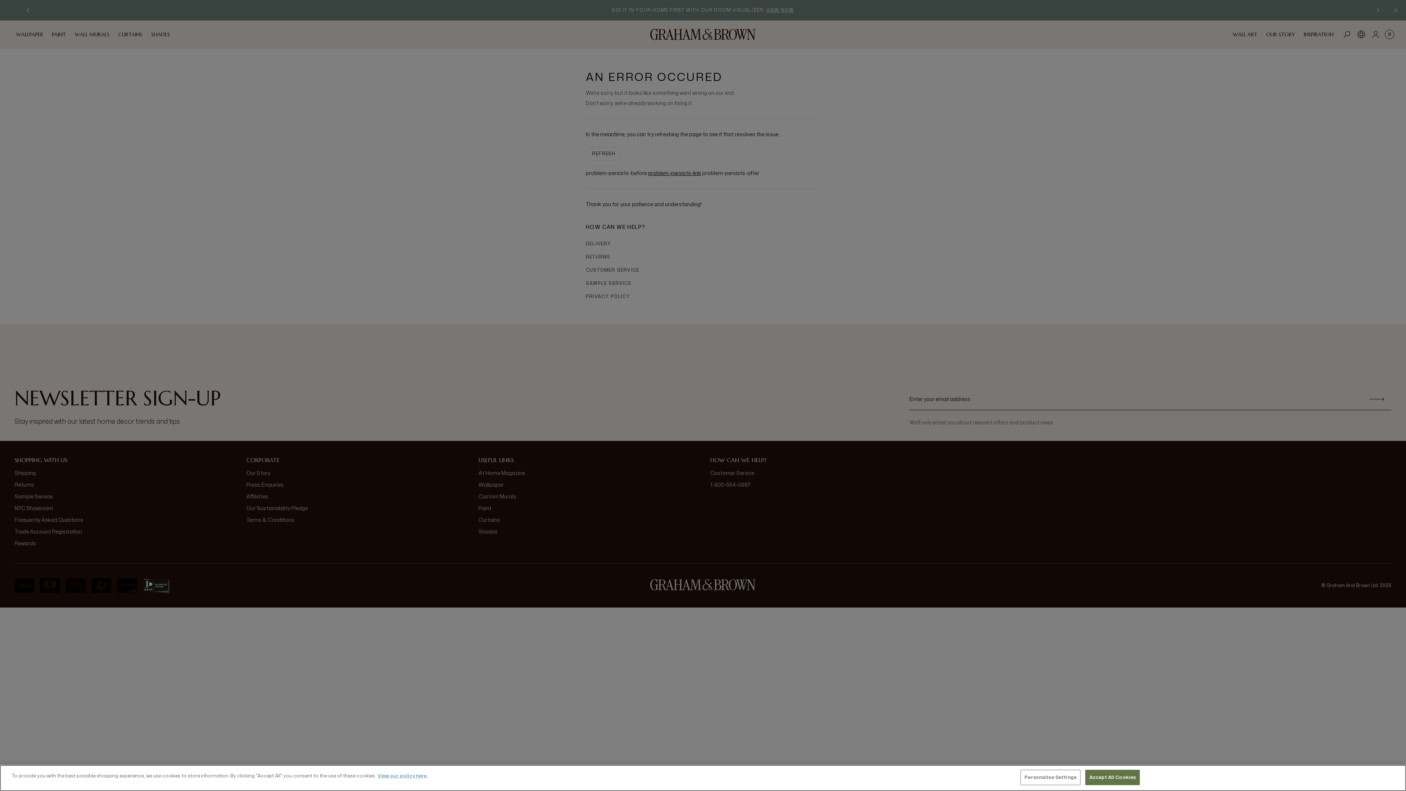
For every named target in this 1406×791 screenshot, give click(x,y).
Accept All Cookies (1112, 777)
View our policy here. (402, 775)
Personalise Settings (1050, 777)
